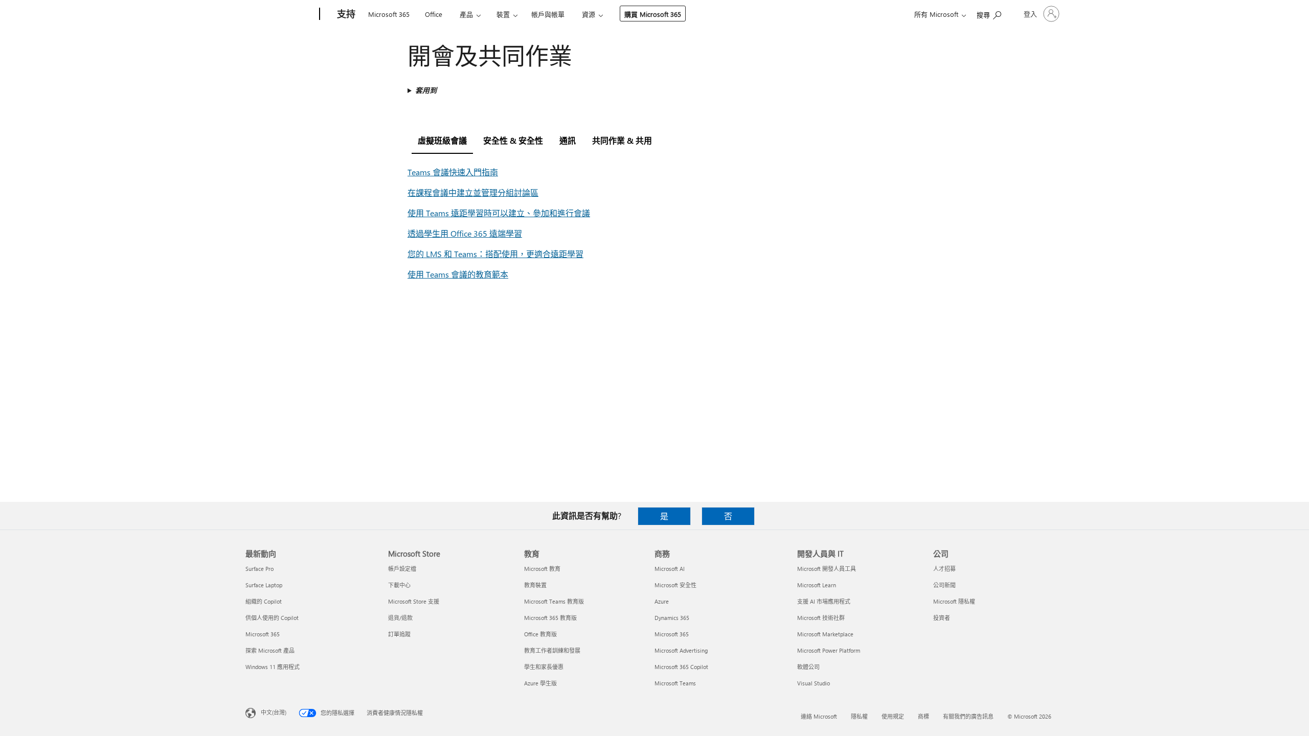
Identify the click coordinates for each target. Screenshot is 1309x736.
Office (433, 14)
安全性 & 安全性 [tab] (513, 140)
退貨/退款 (400, 618)
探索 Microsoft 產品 (270, 650)
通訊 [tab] (567, 140)
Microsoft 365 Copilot (681, 667)
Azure (661, 601)
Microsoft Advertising (681, 650)
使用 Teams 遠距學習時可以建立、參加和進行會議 (499, 213)
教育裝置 (535, 585)
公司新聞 (944, 585)
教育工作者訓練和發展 (552, 650)
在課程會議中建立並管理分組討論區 (473, 192)
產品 (466, 14)
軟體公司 (808, 667)
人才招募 (944, 568)
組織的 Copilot (263, 601)
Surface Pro (259, 568)
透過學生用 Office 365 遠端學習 (465, 233)
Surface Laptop (263, 585)
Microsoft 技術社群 (821, 618)
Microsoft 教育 (542, 568)
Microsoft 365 (389, 14)
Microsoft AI (669, 568)
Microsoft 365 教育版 (550, 618)
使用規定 (893, 716)
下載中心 (399, 585)
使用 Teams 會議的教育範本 (458, 274)
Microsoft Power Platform (828, 650)
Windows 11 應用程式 (272, 667)
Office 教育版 (540, 634)
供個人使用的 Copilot (272, 618)
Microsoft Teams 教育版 (554, 601)
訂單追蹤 (399, 634)
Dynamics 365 (671, 618)
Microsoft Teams (675, 683)
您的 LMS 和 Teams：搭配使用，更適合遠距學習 (495, 253)
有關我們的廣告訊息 (968, 716)
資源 (588, 14)
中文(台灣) (273, 712)
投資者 (941, 618)
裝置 (503, 14)
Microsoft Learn (816, 585)
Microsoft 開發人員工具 (826, 568)
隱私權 (859, 716)
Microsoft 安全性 (675, 585)
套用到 (426, 90)
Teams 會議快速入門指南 (453, 172)
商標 (923, 716)
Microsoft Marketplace (825, 634)
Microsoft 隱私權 (954, 601)
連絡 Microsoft (819, 716)
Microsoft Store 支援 (413, 601)
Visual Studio (813, 683)
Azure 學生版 (540, 683)
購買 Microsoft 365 (652, 14)
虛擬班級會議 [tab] (442, 140)
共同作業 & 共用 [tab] (622, 140)
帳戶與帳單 (548, 14)
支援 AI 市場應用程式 (823, 601)
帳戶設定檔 (402, 568)
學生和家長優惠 (543, 667)
